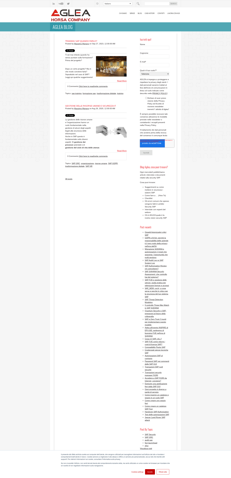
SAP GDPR (113, 163)
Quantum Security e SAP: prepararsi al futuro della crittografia (155, 313)
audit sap (149, 440)
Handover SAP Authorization (157, 412)
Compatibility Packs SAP (155, 347)
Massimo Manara (81, 44)
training (120, 93)
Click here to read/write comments (93, 86)
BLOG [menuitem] (140, 13)
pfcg (146, 446)
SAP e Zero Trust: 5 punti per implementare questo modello (155, 322)
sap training (77, 93)
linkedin (53, 3)
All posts (68, 179)
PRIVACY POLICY (159, 93)
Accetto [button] (150, 472)
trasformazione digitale (106, 93)
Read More (122, 81)
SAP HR (89, 166)
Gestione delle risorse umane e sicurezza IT (90, 106)
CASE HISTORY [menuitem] (150, 13)
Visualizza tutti (146, 448)
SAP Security (150, 434)
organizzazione (87, 163)
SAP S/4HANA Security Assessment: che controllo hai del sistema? (156, 274)
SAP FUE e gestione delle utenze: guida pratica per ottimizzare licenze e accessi (157, 283)
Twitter (68, 3)
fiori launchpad (151, 443)
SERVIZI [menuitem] (132, 13)
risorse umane (101, 163)
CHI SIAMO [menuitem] (123, 13)
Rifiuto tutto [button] (163, 472)
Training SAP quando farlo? (81, 41)
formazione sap (89, 93)
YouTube (61, 3)
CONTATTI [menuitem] (160, 13)
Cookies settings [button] (137, 472)
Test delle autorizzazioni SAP (157, 414)
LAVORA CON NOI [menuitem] (173, 13)
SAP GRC (76, 163)
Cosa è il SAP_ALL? (153, 339)
